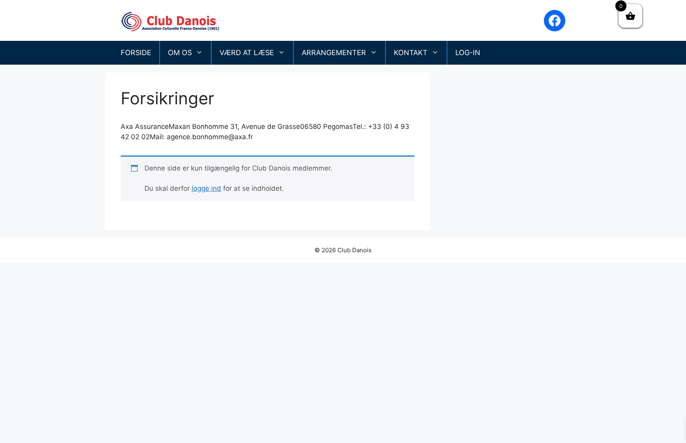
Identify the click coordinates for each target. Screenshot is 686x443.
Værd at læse (247, 52)
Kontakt (411, 52)
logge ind (206, 188)
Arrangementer (334, 52)
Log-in (467, 52)
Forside (136, 52)
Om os (180, 52)
